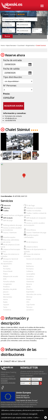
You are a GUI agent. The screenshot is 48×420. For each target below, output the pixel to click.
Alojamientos (30, 45)
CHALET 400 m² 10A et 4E (14, 361)
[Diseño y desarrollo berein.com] (2, 389)
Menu (42, 6)
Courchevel (20, 45)
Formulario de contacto (13, 116)
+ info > (36, 417)
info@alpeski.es (11, 118)
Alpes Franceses (11, 45)
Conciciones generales (8, 383)
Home (3, 45)
